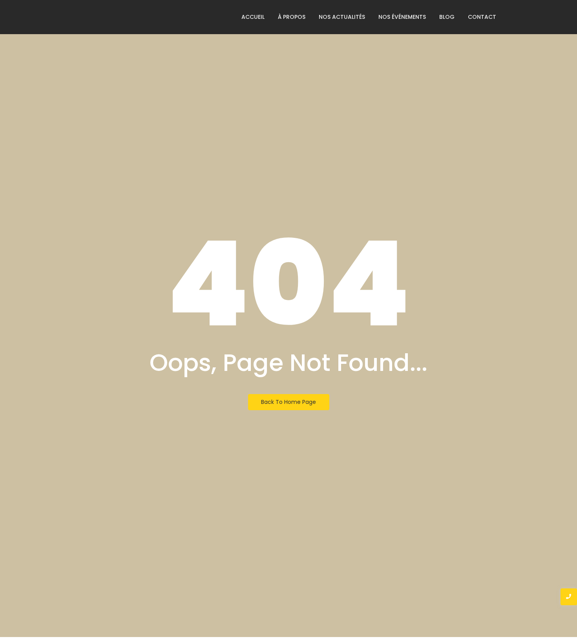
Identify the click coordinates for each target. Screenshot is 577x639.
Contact (482, 17)
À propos (291, 17)
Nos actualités (342, 17)
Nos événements (402, 17)
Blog (447, 17)
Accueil (253, 17)
